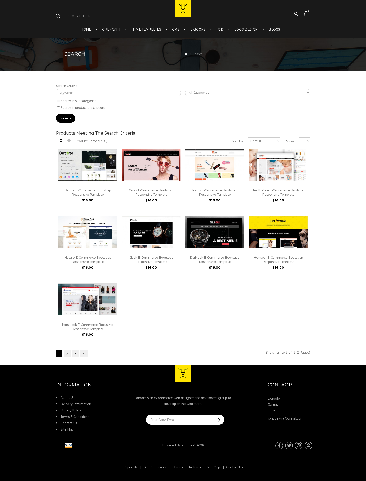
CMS (175, 29)
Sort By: (238, 141)
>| (84, 354)
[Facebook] (279, 445)
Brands (178, 467)
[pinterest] (308, 445)
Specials (131, 467)
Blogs (274, 29)
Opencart (111, 29)
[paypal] (67, 445)
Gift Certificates (154, 467)
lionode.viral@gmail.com (286, 418)
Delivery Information (76, 404)
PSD (219, 29)
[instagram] (298, 445)
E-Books (197, 29)
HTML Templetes (146, 29)
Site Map (67, 429)
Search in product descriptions (83, 108)
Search (198, 54)
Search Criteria (66, 86)
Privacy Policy (71, 410)
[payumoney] (58, 445)
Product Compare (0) (91, 141)
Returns (195, 467)
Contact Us (69, 423)
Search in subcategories (78, 101)
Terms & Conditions (75, 417)
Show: (290, 141)
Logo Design (246, 29)
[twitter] (289, 445)
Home (86, 29)
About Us (67, 398)
